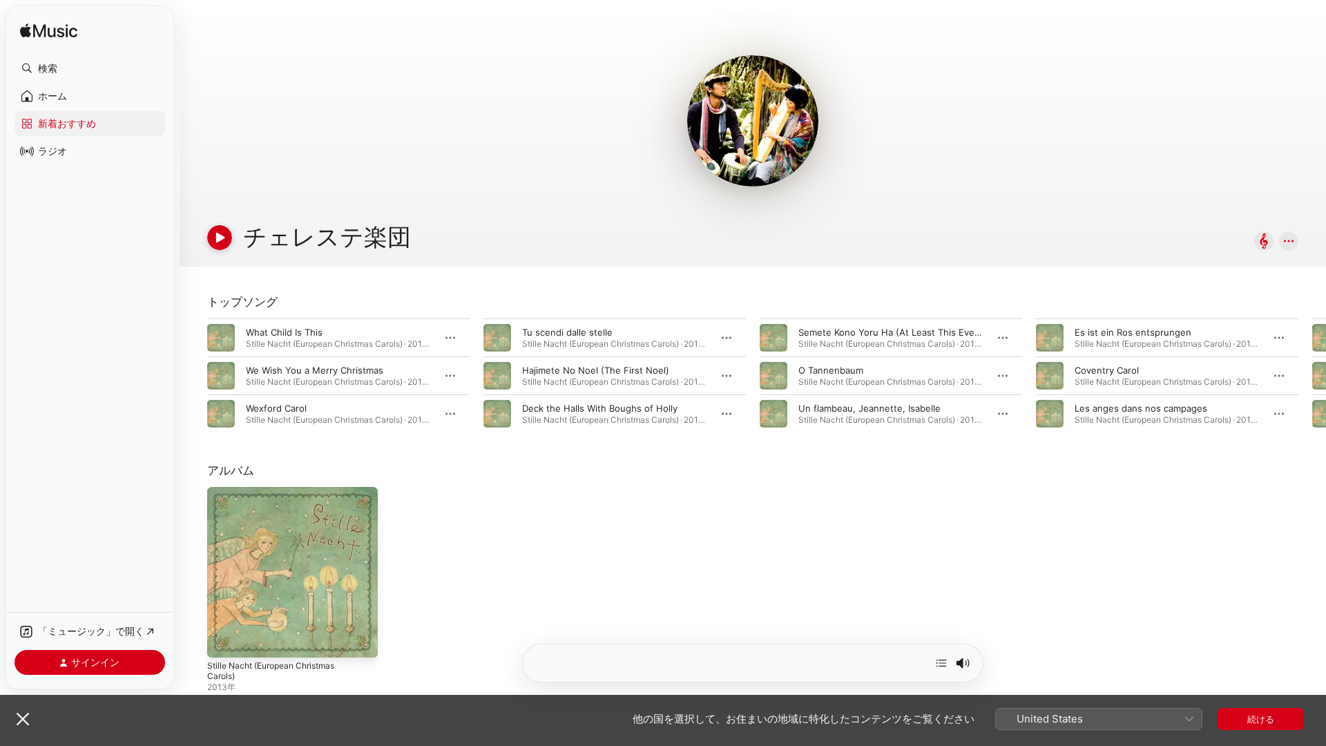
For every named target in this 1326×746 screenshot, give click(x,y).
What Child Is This (284, 332)
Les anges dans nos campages (1141, 408)
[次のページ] (1312, 376)
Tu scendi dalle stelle (567, 332)
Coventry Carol (1107, 370)
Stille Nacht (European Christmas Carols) (278, 498)
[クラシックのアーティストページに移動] (1264, 242)
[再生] (219, 237)
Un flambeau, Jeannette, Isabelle (869, 408)
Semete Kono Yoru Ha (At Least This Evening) (897, 332)
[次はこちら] (941, 663)
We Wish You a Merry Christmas (314, 370)
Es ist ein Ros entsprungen (1133, 332)
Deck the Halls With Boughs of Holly (600, 408)
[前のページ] (193, 376)
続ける (1260, 719)
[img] (48, 31)
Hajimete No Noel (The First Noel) (595, 370)
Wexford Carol (276, 408)
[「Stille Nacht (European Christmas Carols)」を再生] (224, 640)
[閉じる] (23, 719)
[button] (89, 68)
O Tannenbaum (830, 370)
